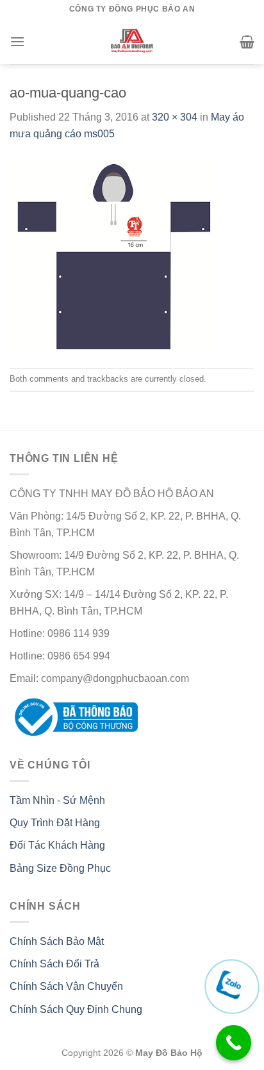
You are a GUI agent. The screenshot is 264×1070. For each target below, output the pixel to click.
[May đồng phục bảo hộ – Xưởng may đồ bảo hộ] (132, 41)
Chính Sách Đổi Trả (54, 963)
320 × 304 (174, 117)
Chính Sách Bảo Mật (57, 941)
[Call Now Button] (233, 1042)
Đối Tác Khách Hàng (57, 845)
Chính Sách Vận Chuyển (66, 986)
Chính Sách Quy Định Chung (76, 1009)
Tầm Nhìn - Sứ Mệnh (57, 800)
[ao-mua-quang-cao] (112, 254)
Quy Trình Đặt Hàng (55, 822)
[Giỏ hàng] (247, 42)
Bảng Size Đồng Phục (60, 868)
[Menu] (17, 41)
